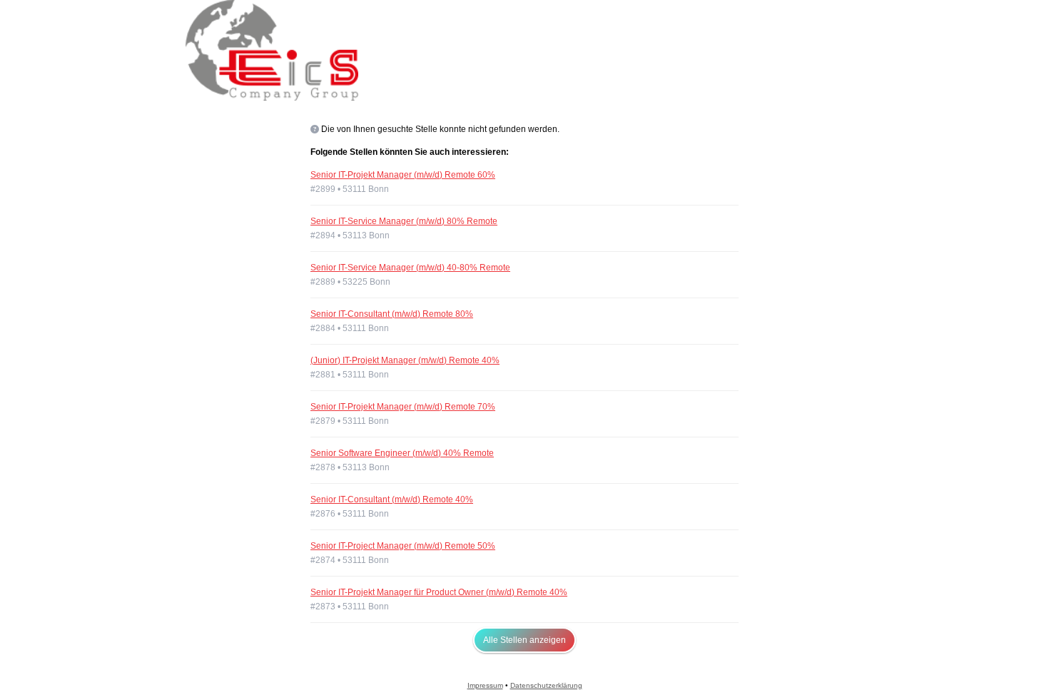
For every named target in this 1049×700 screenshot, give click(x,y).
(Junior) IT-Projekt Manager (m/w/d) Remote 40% (405, 360)
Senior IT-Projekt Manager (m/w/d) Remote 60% (402, 175)
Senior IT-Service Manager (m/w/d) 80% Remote (403, 221)
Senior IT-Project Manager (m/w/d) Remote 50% (402, 546)
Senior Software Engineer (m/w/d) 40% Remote (402, 453)
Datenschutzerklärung (546, 685)
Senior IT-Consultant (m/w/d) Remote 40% (391, 499)
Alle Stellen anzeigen (524, 640)
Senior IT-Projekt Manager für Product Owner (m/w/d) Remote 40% (438, 592)
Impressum (485, 685)
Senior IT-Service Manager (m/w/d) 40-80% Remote (410, 268)
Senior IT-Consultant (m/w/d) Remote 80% (391, 314)
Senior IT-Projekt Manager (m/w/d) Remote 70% (402, 407)
